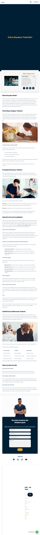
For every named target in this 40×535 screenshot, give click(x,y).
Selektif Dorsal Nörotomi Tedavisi (27, 83)
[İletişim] (33, 88)
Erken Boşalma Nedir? (26, 78)
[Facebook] (14, 459)
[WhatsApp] (24, 88)
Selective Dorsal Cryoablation (27, 82)
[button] (30, 2)
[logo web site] (3, 2)
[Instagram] (18, 460)
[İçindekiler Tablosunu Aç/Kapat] (33, 77)
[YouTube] (26, 459)
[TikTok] (22, 459)
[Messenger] (27, 88)
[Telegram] (30, 88)
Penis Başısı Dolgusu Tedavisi (27, 79)
